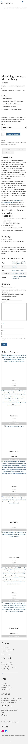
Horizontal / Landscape (18, 273)
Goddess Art (10, 142)
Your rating (3, 299)
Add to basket (13, 134)
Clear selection (4, 129)
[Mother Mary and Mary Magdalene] (14, 17)
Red (9, 144)
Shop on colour (13, 144)
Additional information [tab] (20, 149)
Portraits (6, 144)
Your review (3, 301)
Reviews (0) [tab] (8, 152)
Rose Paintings (5, 648)
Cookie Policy (5, 669)
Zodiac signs (4, 652)
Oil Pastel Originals (6, 687)
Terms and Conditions (7, 663)
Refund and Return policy (8, 667)
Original (14, 262)
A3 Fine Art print (21, 264)
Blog (2, 712)
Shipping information (7, 665)
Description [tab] (8, 149)
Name (2, 323)
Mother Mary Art (16, 142)
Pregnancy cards (6, 654)
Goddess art (15, 276)
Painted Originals (6, 689)
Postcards (4, 683)
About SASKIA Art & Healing (9, 710)
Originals (21, 142)
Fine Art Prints (5, 685)
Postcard (19, 262)
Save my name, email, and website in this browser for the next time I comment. (14, 339)
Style (3, 124)
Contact (3, 720)
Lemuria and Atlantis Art (8, 650)
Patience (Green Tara (7, 202)
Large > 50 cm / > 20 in (18, 270)
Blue (7, 142)
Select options (14, 388)
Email (2, 330)
